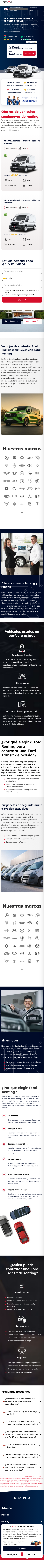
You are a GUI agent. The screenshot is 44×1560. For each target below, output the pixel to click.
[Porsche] (29, 504)
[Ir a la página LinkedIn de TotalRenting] (24, 1498)
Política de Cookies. (10, 1544)
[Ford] (22, 465)
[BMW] (37, 457)
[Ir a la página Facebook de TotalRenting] (15, 1498)
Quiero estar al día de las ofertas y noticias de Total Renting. (22, 291)
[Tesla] (37, 504)
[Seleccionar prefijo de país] (5, 278)
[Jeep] (22, 488)
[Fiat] (37, 473)
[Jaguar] (22, 504)
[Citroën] (14, 465)
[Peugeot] (6, 465)
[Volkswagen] (22, 457)
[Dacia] (6, 481)
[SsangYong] (14, 496)
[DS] (29, 481)
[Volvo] (22, 496)
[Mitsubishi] (29, 496)
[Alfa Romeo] (22, 481)
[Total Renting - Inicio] (8, 2)
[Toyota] (29, 465)
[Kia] (14, 481)
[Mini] (6, 473)
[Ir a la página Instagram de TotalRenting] (20, 1498)
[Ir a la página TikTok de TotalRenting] (29, 1498)
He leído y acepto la (19, 295)
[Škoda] (37, 481)
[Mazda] (37, 488)
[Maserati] (22, 511)
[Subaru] (6, 496)
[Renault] (37, 465)
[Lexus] (14, 488)
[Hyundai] (14, 473)
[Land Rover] (29, 488)
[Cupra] (6, 504)
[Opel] (29, 473)
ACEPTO (22, 1548)
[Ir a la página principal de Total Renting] (6, 9)
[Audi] (29, 457)
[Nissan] (22, 473)
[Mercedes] (6, 457)
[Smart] (6, 488)
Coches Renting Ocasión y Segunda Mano (16, 9)
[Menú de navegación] (40, 3)
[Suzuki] (14, 504)
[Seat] (14, 457)
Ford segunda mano (34, 9)
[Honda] (37, 496)
